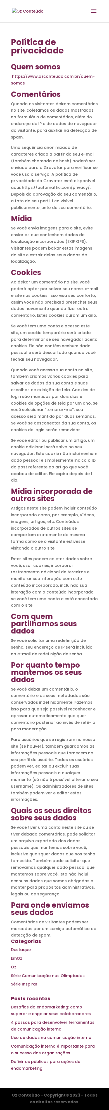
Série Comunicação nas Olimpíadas (48, 975)
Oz (13, 967)
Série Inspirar (24, 984)
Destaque (21, 949)
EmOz (16, 958)
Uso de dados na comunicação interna (51, 1037)
